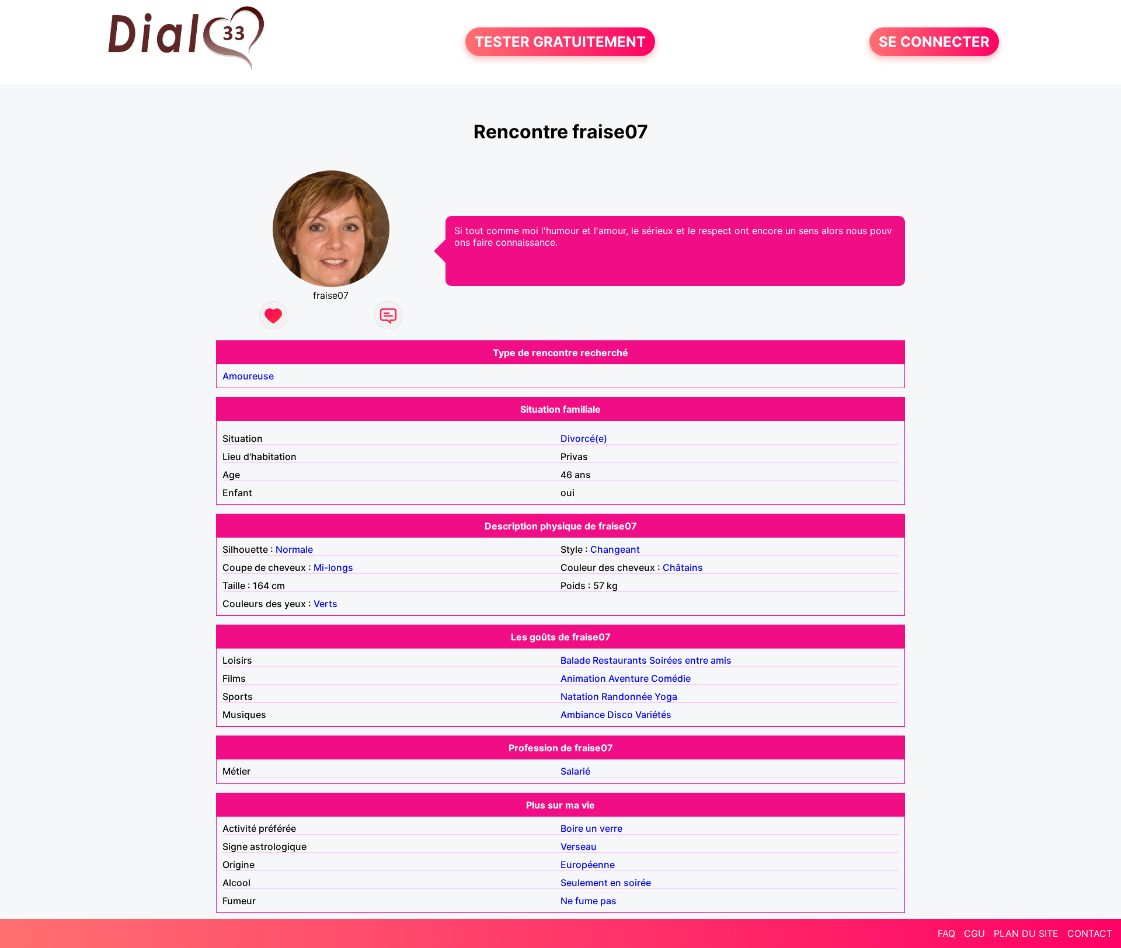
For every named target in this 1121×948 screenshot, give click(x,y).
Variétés (653, 714)
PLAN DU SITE (1026, 933)
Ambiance (582, 714)
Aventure (628, 678)
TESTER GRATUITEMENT (560, 41)
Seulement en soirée (605, 882)
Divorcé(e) (583, 438)
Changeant (615, 549)
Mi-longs (333, 567)
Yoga (666, 696)
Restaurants (620, 660)
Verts (325, 603)
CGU (974, 933)
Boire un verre (591, 828)
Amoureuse (248, 376)
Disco (620, 714)
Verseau (578, 846)
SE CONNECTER (934, 41)
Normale (294, 549)
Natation (579, 696)
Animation (583, 678)
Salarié (575, 771)
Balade (575, 660)
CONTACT (1089, 933)
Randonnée (626, 696)
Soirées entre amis (690, 660)
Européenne (587, 864)
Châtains (683, 567)
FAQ (946, 933)
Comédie (671, 678)
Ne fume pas (588, 901)
